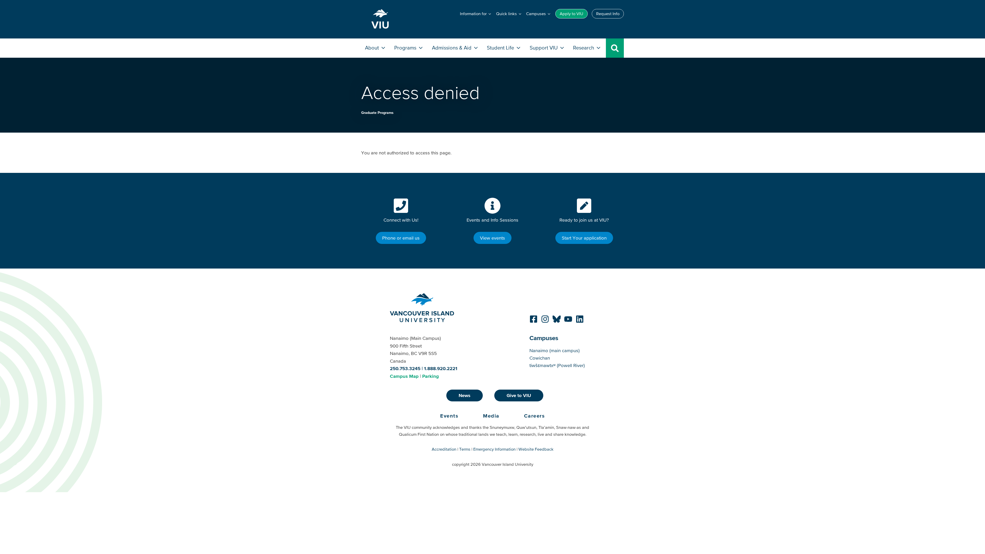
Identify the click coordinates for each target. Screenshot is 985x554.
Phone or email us (401, 238)
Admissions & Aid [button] (452, 48)
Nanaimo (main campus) (554, 350)
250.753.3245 (405, 368)
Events (449, 416)
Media (491, 416)
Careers (534, 416)
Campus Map (404, 376)
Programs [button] (406, 48)
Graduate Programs (377, 113)
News (464, 395)
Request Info (607, 13)
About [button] (372, 48)
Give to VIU (519, 395)
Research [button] (584, 48)
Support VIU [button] (544, 48)
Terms (464, 449)
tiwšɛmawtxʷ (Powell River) (557, 365)
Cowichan (539, 358)
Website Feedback (536, 449)
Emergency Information (494, 449)
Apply (571, 13)
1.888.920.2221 (440, 368)
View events (492, 238)
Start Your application (584, 238)
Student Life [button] (501, 48)
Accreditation (444, 449)
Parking (430, 376)
